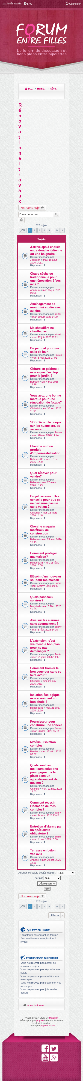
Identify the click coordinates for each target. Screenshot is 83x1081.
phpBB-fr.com (48, 1025)
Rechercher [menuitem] (59, 95)
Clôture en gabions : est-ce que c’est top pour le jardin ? (44, 372)
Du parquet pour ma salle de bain (44, 350)
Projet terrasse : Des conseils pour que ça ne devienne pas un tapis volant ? (45, 501)
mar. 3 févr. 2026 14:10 (45, 629)
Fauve (58, 355)
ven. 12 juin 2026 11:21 (45, 337)
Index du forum (31, 88)
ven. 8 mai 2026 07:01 (44, 357)
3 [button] (39, 230)
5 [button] (49, 230)
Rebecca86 (36, 459)
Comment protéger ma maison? (43, 554)
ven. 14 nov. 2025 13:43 (45, 815)
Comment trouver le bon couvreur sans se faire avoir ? (45, 671)
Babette (34, 381)
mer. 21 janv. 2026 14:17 (45, 657)
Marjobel (35, 606)
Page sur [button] (23, 230)
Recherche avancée (21, 220)
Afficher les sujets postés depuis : (37, 872)
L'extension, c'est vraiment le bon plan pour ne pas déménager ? (45, 646)
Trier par (38, 878)
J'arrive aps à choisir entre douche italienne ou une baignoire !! (46, 250)
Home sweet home (41, 88)
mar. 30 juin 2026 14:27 (45, 316)
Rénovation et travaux (54, 88)
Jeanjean (35, 259)
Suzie (58, 583)
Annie (58, 654)
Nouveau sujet (31, 208)
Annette (34, 859)
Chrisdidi (35, 408)
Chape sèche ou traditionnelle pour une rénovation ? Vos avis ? (45, 279)
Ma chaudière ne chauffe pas (42, 329)
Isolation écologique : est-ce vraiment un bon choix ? (45, 698)
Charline (34, 788)
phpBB (40, 1020)
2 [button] (34, 230)
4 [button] (44, 230)
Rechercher (56, 214)
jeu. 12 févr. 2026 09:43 (45, 585)
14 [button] (57, 230)
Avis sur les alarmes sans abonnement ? (44, 621)
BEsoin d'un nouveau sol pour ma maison (45, 578)
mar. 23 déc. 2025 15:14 (45, 731)
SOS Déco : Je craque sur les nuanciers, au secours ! (45, 425)
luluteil (58, 314)
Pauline (34, 751)
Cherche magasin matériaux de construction (42, 530)
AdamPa (35, 290)
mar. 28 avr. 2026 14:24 (45, 435)
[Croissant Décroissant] (47, 883)
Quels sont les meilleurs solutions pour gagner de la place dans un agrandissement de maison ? (44, 774)
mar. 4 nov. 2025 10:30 (45, 839)
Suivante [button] (62, 230)
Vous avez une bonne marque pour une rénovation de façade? (46, 399)
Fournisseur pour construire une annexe (46, 723)
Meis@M (53, 1018)
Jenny (58, 626)
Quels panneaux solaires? (41, 598)
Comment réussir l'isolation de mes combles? (43, 806)
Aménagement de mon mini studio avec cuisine (45, 307)
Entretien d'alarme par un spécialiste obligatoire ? (46, 830)
